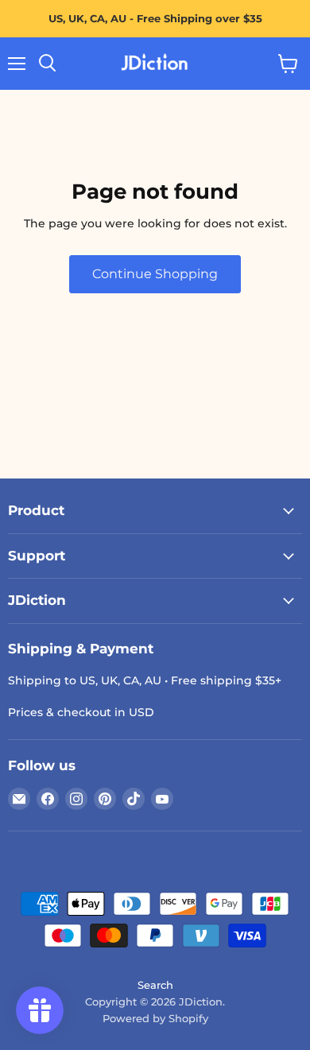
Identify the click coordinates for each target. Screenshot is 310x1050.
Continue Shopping (155, 273)
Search (155, 984)
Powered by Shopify (155, 1018)
